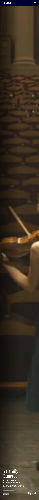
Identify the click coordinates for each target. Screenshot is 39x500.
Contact (34, 4)
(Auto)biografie (6, 490)
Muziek (12, 490)
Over (29, 4)
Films (25, 4)
